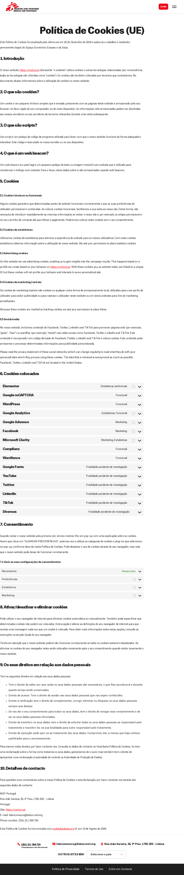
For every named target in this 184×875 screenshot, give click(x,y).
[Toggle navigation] (174, 7)
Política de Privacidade (65, 869)
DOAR (163, 7)
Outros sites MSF (71, 854)
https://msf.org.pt (29, 70)
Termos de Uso (94, 869)
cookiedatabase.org (63, 829)
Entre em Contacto (120, 869)
